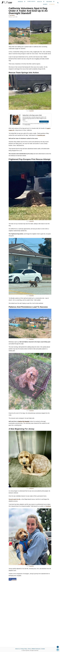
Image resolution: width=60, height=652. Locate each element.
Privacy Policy (23, 648)
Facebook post (41, 135)
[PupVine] (7, 2)
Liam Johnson (12, 15)
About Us (17, 648)
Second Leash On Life (14, 499)
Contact (43, 648)
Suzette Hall (31, 110)
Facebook (48, 506)
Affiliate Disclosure (36, 648)
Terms (29, 648)
